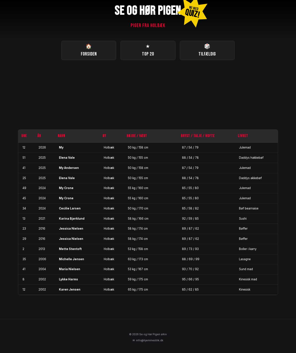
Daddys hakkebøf (251, 157)
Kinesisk (244, 289)
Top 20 (148, 50)
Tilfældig (207, 50)
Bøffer (243, 228)
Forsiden (89, 50)
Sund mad (246, 269)
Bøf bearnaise (249, 208)
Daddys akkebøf (250, 178)
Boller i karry (248, 249)
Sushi (243, 218)
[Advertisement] (148, 94)
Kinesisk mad (248, 279)
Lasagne (245, 259)
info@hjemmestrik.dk (148, 340)
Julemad (245, 147)
